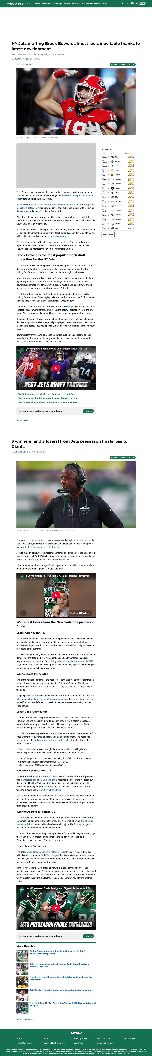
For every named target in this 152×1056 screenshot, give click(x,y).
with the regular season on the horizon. (41, 547)
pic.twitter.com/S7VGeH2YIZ (54, 762)
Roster (67, 4)
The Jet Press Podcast (91, 4)
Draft (26, 420)
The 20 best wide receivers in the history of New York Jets (47, 402)
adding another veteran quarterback (51, 740)
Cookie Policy (129, 1038)
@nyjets (33, 758)
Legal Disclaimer (24, 1043)
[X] (127, 3)
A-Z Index (78, 1043)
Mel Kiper (69, 306)
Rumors (36, 4)
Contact (46, 1038)
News (28, 4)
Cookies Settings (105, 1043)
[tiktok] (137, 3)
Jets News (28, 1019)
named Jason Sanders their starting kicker (45, 852)
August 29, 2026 (58, 765)
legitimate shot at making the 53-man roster (39, 699)
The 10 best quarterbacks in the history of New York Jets (46, 394)
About (19, 1038)
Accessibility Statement (53, 1043)
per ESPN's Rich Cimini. (50, 790)
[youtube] (132, 3)
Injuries (75, 4)
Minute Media (17, 1049)
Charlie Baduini (22, 452)
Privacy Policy (80, 1038)
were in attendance (60, 236)
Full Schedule (108, 234)
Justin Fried (21, 59)
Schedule (46, 4)
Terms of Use (103, 1038)
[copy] (31, 64)
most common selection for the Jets (56, 204)
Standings (57, 4)
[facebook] (122, 3)
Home (19, 420)
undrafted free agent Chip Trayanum (40, 780)
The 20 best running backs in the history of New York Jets (47, 398)
